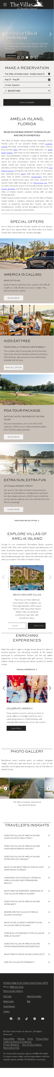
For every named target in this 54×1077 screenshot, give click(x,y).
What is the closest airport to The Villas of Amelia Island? (23, 924)
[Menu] (5, 4)
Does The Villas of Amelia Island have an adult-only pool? (22, 836)
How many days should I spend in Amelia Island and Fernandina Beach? (22, 880)
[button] (27, 102)
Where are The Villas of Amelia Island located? (21, 913)
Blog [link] (28, 1001)
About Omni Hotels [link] (34, 996)
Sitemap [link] (21, 1038)
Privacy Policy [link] (42, 1038)
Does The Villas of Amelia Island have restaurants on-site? (22, 847)
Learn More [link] (13, 509)
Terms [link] (30, 1038)
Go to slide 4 (31, 57)
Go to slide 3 (27, 57)
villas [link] (15, 626)
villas (15, 149)
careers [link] (6, 1011)
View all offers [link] (13, 367)
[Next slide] (50, 34)
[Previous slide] (4, 34)
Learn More (11, 55)
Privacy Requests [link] (11, 1045)
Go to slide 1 (18, 57)
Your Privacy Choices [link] (32, 1045)
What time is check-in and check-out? (24, 954)
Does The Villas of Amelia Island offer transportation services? (22, 945)
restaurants (36, 176)
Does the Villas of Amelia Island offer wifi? (22, 902)
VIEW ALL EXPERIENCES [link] (26, 669)
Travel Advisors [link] (9, 1006)
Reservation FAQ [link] (11, 1047)
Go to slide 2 (23, 57)
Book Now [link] (13, 298)
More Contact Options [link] (13, 991)
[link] (27, 268)
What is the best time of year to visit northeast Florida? (24, 868)
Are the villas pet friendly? (19, 962)
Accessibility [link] (9, 1038)
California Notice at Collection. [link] (17, 1041)
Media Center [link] (8, 1001)
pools (23, 174)
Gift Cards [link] (7, 996)
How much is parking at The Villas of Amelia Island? (24, 934)
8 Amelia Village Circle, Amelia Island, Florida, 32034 (25, 983)
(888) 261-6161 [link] (16, 987)
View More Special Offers (25, 520)
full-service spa (40, 183)
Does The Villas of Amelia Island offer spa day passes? (22, 858)
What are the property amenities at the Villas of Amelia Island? (23, 892)
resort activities (8, 189)
